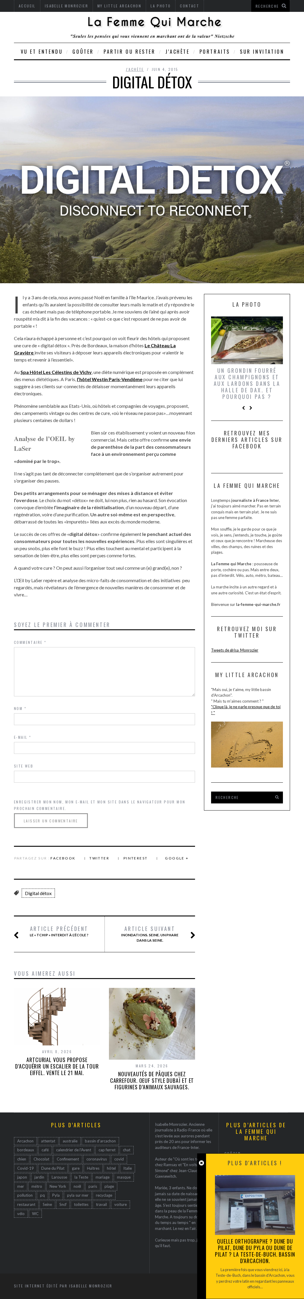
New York (58, 1186)
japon (22, 1177)
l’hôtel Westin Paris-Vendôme (109, 379)
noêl (77, 1186)
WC (35, 1213)
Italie (127, 1168)
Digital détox (38, 893)
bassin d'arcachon (100, 1141)
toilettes (81, 1204)
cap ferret (107, 1149)
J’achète (177, 51)
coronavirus (96, 1159)
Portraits (215, 51)
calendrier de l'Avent (73, 1149)
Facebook (62, 858)
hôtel (111, 1168)
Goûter (83, 51)
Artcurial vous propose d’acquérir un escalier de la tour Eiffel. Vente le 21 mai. (57, 1066)
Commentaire (30, 642)
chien (21, 1159)
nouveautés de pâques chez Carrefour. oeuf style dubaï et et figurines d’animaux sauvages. (152, 1080)
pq (42, 1195)
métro (36, 1186)
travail (101, 1204)
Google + (177, 858)
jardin (39, 1177)
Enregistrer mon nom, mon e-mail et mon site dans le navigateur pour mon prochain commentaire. (99, 805)
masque (124, 1177)
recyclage (104, 1195)
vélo (21, 1213)
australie (70, 1141)
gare (76, 1168)
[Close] (201, 1163)
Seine (47, 1204)
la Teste (81, 1177)
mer (20, 1186)
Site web (23, 765)
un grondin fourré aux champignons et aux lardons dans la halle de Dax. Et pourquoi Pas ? (247, 383)
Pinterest (136, 858)
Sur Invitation (262, 51)
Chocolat (41, 1159)
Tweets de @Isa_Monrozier (234, 650)
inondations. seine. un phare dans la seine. (149, 934)
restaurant (26, 1204)
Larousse (59, 1177)
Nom (20, 708)
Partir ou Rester (130, 51)
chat (126, 1149)
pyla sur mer (77, 1195)
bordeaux (25, 1149)
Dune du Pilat (52, 1168)
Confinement (68, 1159)
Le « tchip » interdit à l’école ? (59, 931)
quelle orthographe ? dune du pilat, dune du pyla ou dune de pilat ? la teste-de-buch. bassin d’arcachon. (255, 1251)
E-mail (22, 737)
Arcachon (25, 1141)
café (45, 1149)
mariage (103, 1177)
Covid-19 (25, 1168)
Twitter (99, 858)
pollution (25, 1195)
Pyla (56, 1195)
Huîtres (93, 1168)
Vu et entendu (42, 51)
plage (109, 1186)
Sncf (62, 1204)
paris (92, 1186)
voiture (120, 1204)
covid (119, 1159)
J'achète (135, 69)
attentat (48, 1141)
